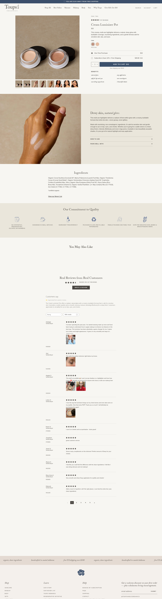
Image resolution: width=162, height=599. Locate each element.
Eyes (97, 16)
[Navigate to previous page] (67, 502)
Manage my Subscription (92, 587)
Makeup (7, 590)
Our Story (48, 587)
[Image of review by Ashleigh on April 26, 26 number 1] (70, 339)
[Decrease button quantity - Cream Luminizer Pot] (92, 64)
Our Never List (49, 590)
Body (7, 593)
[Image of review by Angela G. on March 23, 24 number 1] (70, 386)
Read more (69, 333)
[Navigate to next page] (94, 502)
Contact (85, 596)
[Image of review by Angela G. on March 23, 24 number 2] (81, 386)
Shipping (85, 593)
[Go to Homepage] (81, 573)
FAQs (84, 590)
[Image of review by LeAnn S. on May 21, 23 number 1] (70, 413)
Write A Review (81, 287)
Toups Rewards (50, 593)
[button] (138, 8)
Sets (6, 596)
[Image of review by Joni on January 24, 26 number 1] (70, 361)
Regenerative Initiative (53, 596)
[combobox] (54, 314)
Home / (93, 16)
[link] (67, 8)
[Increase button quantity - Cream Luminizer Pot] (97, 64)
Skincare (8, 587)
